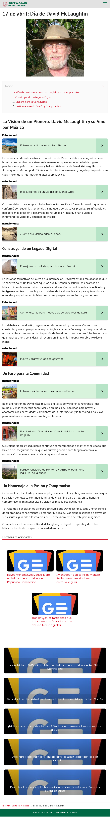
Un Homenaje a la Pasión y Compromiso (38, 106)
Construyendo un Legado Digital (33, 97)
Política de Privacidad (66, 812)
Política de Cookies (42, 812)
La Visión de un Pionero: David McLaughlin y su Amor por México (46, 92)
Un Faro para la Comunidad (31, 102)
